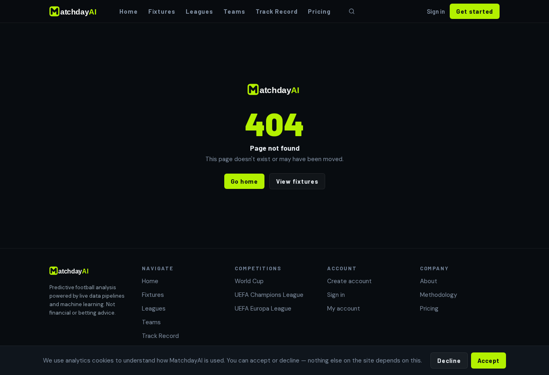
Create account (349, 281)
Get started (474, 11)
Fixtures (161, 11)
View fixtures (297, 181)
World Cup (249, 281)
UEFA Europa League (263, 309)
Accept (488, 360)
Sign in (436, 11)
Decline (449, 360)
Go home (244, 181)
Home (128, 11)
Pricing (319, 11)
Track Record (277, 11)
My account (343, 309)
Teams (234, 11)
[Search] (351, 11)
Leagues (199, 11)
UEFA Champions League (269, 295)
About (428, 281)
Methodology (438, 295)
